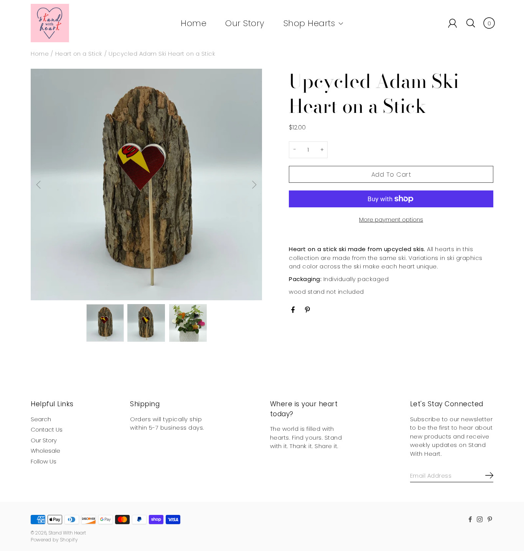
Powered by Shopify (54, 539)
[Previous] (38, 184)
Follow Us (43, 461)
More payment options (391, 219)
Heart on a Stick (78, 54)
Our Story (245, 23)
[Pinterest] (308, 310)
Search (41, 419)
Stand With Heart (67, 532)
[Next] (254, 184)
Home (193, 23)
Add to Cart (391, 174)
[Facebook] (293, 310)
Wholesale (45, 451)
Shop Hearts (309, 23)
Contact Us (47, 429)
